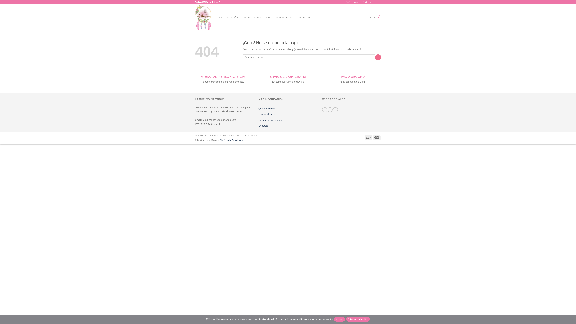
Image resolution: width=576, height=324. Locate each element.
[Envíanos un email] (379, 2)
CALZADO (268, 18)
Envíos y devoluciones (270, 120)
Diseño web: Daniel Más (231, 140)
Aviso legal (201, 136)
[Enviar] (378, 57)
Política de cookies (246, 136)
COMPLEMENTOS (284, 18)
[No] (572, 320)
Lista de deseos (266, 114)
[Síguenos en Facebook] (374, 2)
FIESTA (311, 18)
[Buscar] (358, 18)
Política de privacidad (222, 136)
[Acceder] (363, 18)
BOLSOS (257, 18)
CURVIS (246, 18)
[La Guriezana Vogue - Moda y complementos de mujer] (204, 17)
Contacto (367, 2)
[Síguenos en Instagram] (377, 2)
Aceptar (339, 319)
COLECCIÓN (232, 18)
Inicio (220, 18)
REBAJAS (300, 18)
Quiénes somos (353, 2)
